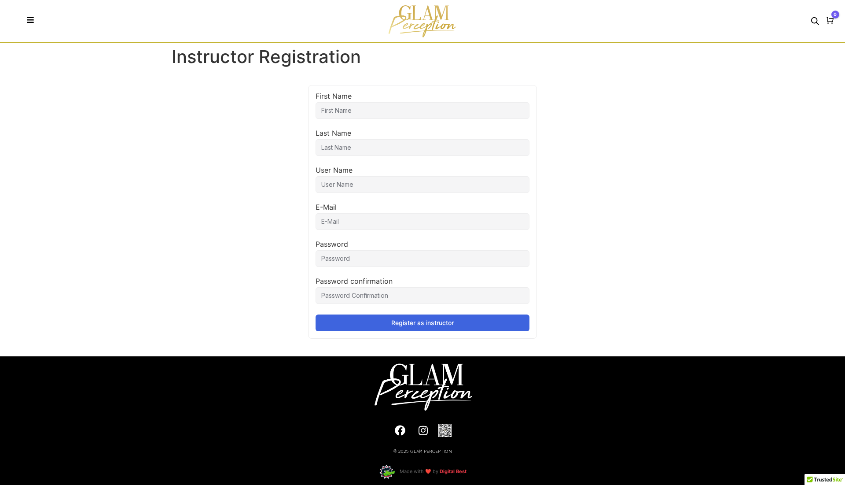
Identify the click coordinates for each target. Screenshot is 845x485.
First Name (334, 96)
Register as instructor (422, 322)
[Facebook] (400, 430)
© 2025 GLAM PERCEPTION (422, 452)
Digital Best (453, 471)
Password (332, 244)
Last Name (333, 133)
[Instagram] (423, 430)
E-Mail (326, 207)
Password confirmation (354, 281)
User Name (334, 170)
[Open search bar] (815, 21)
